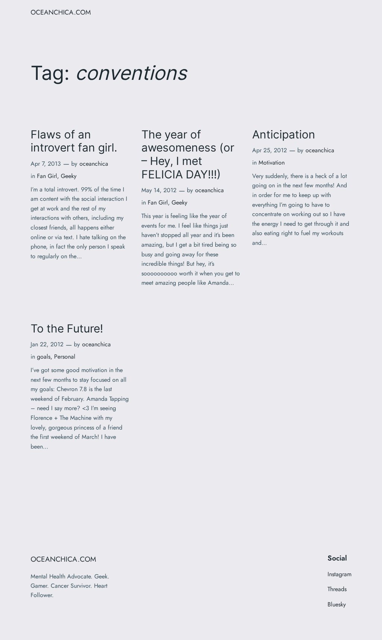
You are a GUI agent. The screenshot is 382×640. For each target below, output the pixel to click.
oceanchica (93, 163)
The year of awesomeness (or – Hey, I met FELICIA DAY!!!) (187, 154)
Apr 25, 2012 (269, 150)
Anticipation (283, 134)
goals (43, 356)
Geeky (68, 176)
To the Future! (67, 328)
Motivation (272, 162)
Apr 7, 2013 (46, 163)
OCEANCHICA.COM (61, 12)
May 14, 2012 (158, 190)
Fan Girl (47, 176)
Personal (64, 356)
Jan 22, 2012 (47, 344)
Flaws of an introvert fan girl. (74, 141)
